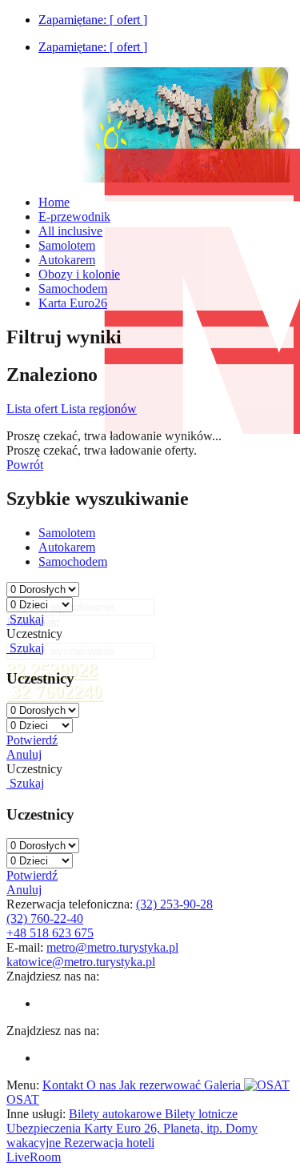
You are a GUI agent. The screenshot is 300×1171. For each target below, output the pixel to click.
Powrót (24, 464)
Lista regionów (99, 408)
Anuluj (24, 754)
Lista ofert (33, 408)
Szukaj (25, 619)
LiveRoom (33, 1157)
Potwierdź (32, 740)
